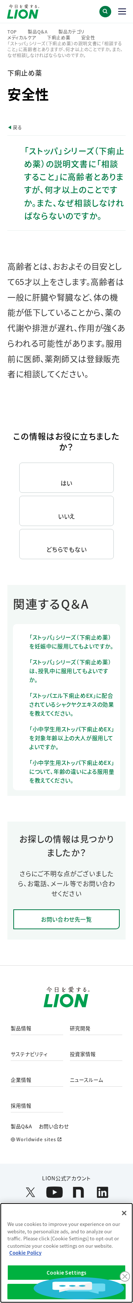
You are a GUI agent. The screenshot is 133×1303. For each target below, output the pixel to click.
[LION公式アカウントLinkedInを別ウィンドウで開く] (102, 1192)
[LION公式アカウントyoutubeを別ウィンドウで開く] (54, 1192)
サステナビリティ (29, 1054)
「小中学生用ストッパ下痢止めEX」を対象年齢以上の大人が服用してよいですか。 (71, 737)
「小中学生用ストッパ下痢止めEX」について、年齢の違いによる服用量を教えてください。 (72, 771)
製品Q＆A (38, 32)
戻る (17, 127)
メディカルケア (21, 38)
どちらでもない (66, 549)
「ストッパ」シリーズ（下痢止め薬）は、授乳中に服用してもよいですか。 (70, 670)
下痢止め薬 (59, 38)
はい (67, 482)
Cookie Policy (25, 1252)
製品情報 (21, 1028)
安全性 (88, 38)
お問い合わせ (54, 1126)
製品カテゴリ (71, 32)
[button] (105, 11)
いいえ (66, 516)
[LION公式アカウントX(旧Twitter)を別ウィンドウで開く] (30, 1192)
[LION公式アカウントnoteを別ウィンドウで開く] (78, 1192)
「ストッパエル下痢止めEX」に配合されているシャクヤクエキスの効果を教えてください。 (71, 704)
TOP (12, 32)
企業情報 (21, 1080)
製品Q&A (21, 1126)
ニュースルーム (86, 1080)
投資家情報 (83, 1054)
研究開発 (80, 1028)
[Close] (124, 1213)
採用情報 (21, 1105)
